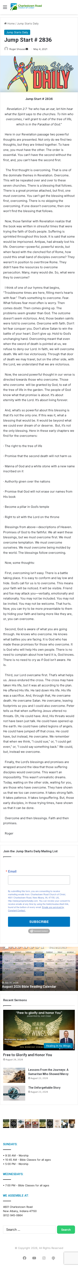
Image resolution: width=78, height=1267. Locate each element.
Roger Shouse (17, 49)
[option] (39, 969)
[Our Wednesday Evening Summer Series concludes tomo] (6, 1123)
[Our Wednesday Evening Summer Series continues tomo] (42, 1123)
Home (11, 23)
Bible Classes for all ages (35, 1159)
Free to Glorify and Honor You (27, 1055)
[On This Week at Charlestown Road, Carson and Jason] (35, 1123)
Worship (24, 1155)
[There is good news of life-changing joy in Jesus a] (64, 1123)
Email (12, 871)
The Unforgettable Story (44, 1087)
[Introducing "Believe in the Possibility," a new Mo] (50, 1123)
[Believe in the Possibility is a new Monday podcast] (13, 1123)
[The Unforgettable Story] (14, 1093)
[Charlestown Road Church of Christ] (26, 7)
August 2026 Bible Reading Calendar (29, 987)
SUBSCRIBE (39, 921)
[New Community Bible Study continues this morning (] (57, 1123)
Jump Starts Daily (28, 23)
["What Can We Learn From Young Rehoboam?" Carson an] (28, 1123)
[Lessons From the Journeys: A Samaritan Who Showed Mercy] (14, 1075)
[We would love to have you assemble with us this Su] (21, 1123)
